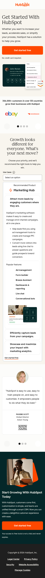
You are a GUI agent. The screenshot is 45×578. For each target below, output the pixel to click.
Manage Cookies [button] (22, 570)
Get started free (28, 50)
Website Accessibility (29, 564)
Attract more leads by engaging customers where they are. (24, 202)
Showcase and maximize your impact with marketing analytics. (23, 348)
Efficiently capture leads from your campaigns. (23, 335)
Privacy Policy (31, 559)
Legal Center (14, 559)
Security (10, 564)
